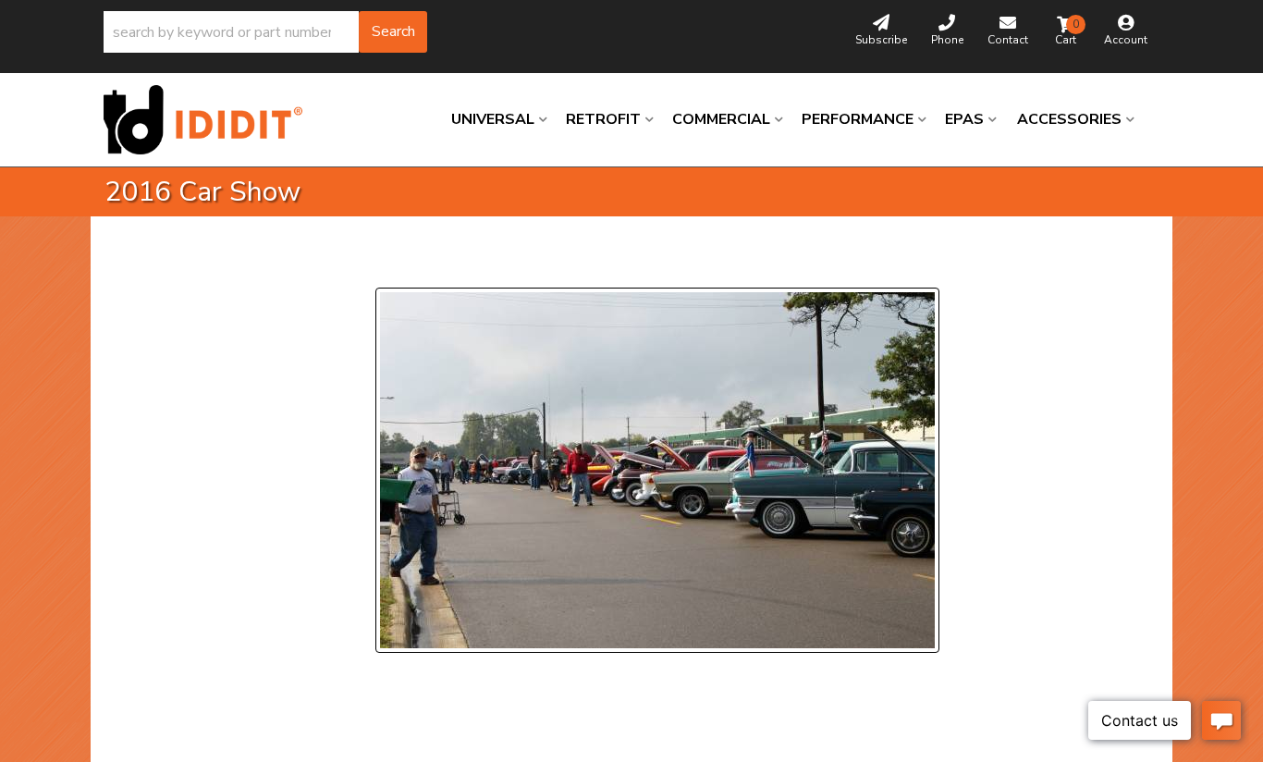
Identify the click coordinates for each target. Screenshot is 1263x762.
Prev (400, 265)
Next (553, 265)
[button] (265, 32)
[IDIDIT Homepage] (210, 119)
